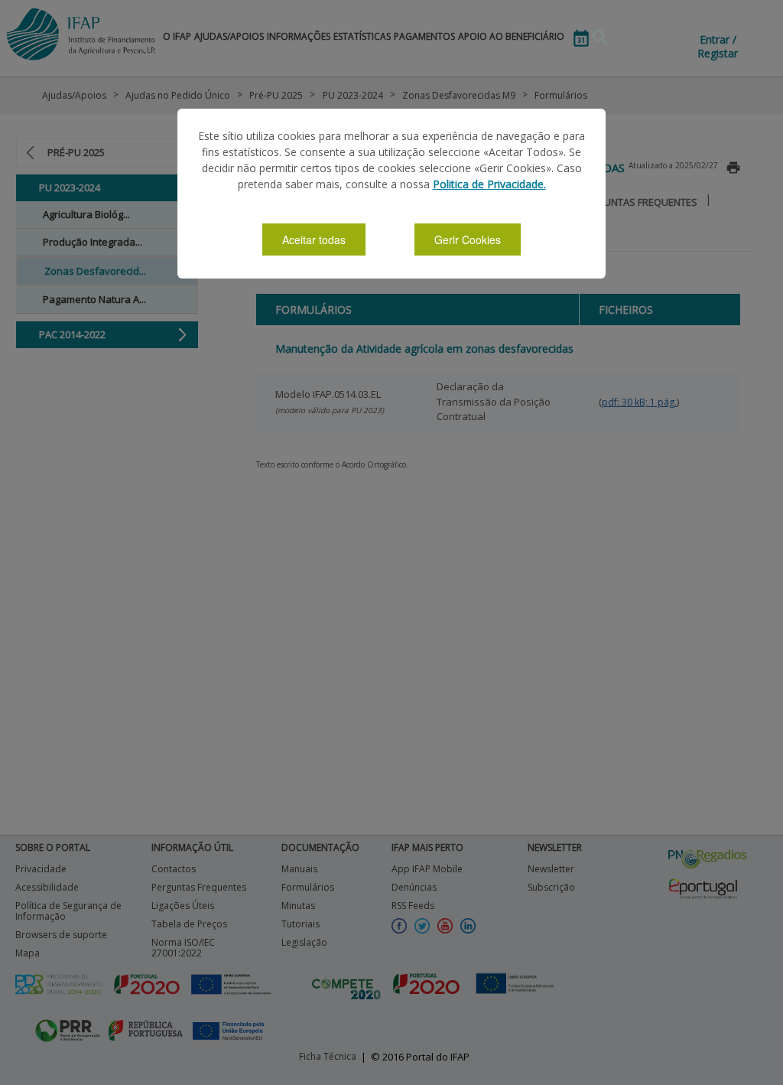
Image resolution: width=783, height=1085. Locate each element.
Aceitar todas (314, 239)
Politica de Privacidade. (489, 184)
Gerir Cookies (467, 239)
